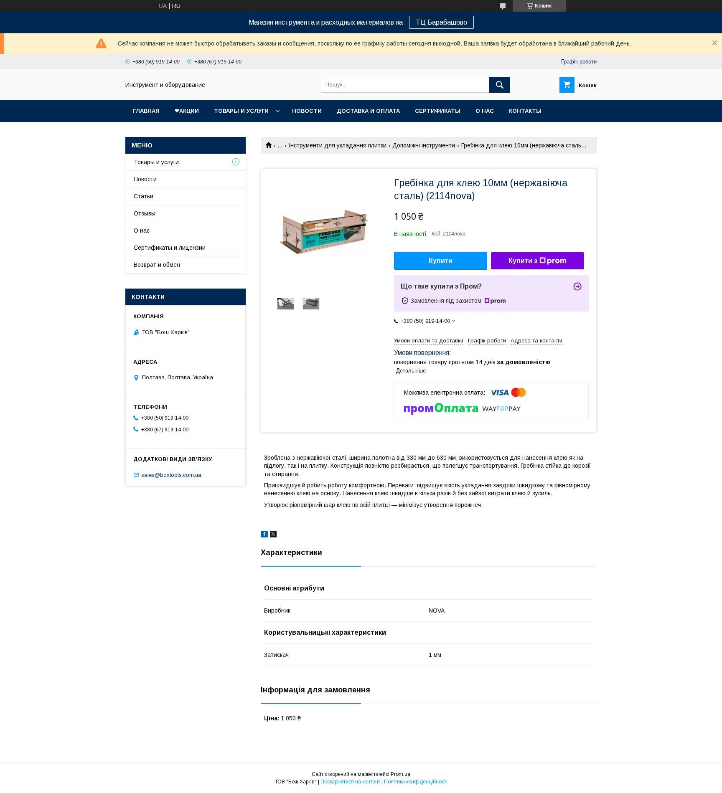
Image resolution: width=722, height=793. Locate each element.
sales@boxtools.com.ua (171, 474)
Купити (441, 260)
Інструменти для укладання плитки (337, 145)
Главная (146, 111)
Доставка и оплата (368, 111)
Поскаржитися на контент (350, 782)
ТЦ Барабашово (441, 22)
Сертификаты (437, 111)
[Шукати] (499, 85)
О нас (484, 111)
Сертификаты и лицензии (170, 247)
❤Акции (187, 111)
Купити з (522, 260)
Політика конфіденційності (415, 782)
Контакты (525, 111)
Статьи (143, 196)
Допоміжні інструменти (423, 145)
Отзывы (144, 213)
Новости (307, 111)
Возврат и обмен (157, 264)
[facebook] (264, 535)
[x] (273, 535)
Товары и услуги (241, 111)
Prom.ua (400, 774)
